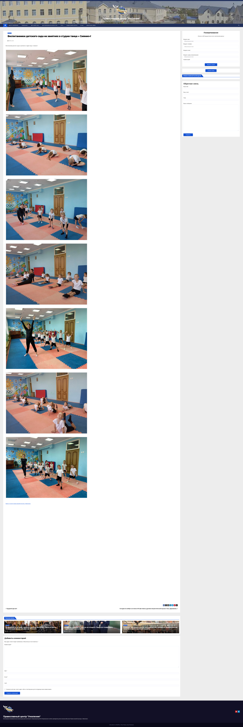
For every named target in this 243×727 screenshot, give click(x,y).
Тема (184, 97)
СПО (62, 25)
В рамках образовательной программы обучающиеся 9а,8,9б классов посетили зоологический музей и (150, 628)
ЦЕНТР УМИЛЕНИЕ (13, 25)
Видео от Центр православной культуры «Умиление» (18, 503)
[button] (238, 25)
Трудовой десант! (11, 608)
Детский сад (35, 25)
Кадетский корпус (72, 25)
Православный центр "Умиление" (121, 18)
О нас (82, 25)
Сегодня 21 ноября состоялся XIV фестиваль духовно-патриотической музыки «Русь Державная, (148, 608)
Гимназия (25, 25)
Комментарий (7, 644)
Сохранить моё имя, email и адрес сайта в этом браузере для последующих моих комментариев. (29, 689)
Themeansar (131, 724)
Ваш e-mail (186, 92)
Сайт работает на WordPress (114, 724)
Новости (7, 625)
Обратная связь (91, 25)
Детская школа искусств (49, 25)
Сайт (5, 683)
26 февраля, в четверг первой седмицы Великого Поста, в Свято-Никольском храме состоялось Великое (30, 628)
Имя (5, 670)
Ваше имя (185, 86)
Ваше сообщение (187, 103)
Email (6, 677)
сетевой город (211, 70)
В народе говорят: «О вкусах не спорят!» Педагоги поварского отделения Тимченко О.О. (88, 628)
